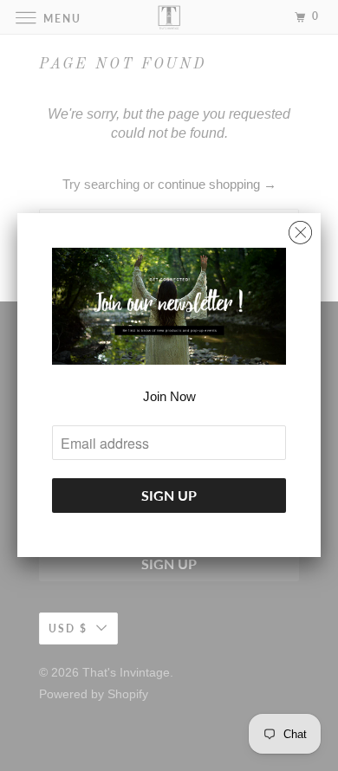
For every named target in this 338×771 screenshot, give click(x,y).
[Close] (300, 228)
